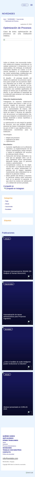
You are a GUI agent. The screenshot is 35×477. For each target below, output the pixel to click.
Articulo (7, 204)
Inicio (4, 19)
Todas (6, 201)
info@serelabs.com (10, 458)
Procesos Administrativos (9, 446)
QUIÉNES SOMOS (9, 436)
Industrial (5, 444)
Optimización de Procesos (11, 21)
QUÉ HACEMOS (8, 438)
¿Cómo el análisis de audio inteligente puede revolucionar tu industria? (17, 363)
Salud (4, 442)
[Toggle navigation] (31, 4)
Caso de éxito (20, 19)
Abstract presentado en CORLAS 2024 (15, 408)
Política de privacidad (8, 454)
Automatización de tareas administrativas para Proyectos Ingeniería (14, 316)
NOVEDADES (11, 19)
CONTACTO (7, 452)
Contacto (24, 4)
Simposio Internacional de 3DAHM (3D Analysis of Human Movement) (17, 272)
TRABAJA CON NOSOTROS (12, 450)
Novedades (8, 209)
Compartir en (8, 186)
